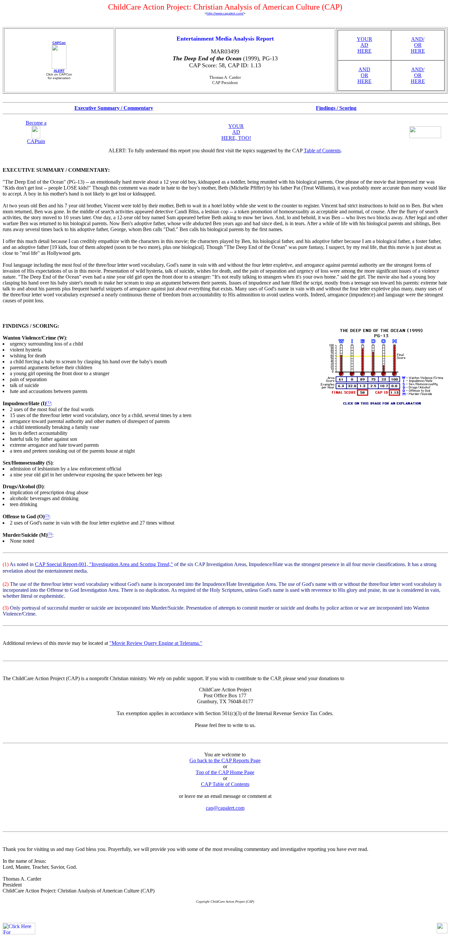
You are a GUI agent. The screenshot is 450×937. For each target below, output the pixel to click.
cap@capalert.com (225, 808)
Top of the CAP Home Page (225, 772)
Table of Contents (322, 150)
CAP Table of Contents (225, 784)
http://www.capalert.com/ (225, 13)
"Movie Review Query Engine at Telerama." (155, 643)
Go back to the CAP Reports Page (225, 760)
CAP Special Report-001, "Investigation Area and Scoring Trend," (104, 564)
